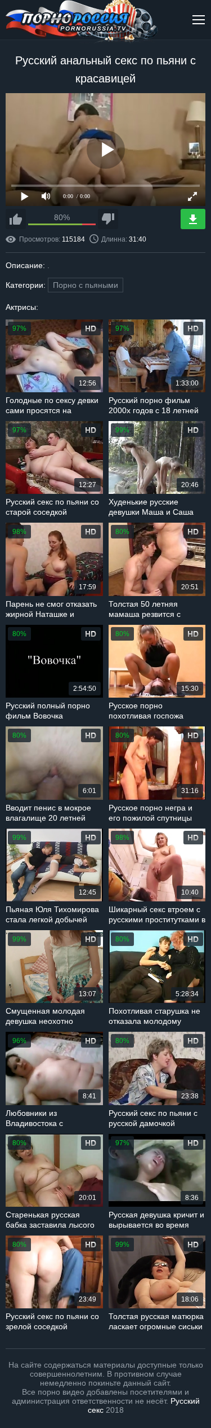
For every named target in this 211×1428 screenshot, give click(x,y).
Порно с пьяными (85, 285)
